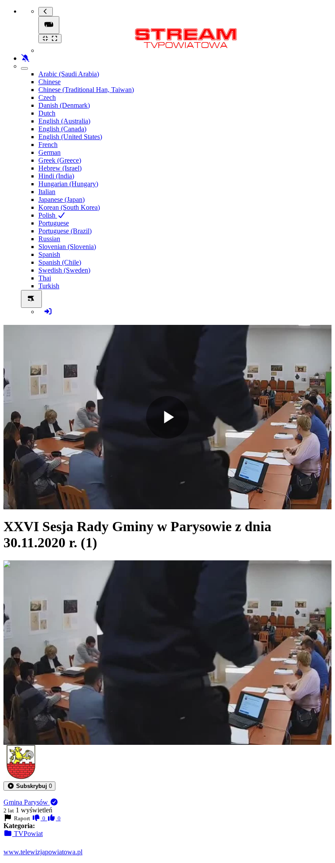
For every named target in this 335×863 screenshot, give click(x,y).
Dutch (46, 113)
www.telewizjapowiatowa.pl (42, 852)
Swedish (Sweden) (64, 270)
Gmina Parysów (26, 802)
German (49, 152)
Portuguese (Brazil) (65, 231)
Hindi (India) (56, 176)
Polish (47, 215)
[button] (29, 786)
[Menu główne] (48, 25)
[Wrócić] (45, 11)
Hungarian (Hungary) (68, 184)
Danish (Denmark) (64, 105)
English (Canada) (62, 129)
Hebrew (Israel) (60, 168)
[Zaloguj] (48, 311)
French (48, 144)
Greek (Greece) (59, 160)
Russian (49, 238)
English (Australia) (64, 121)
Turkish (48, 286)
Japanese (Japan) (61, 199)
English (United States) (70, 136)
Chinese (49, 81)
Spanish (49, 254)
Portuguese (53, 223)
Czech (47, 97)
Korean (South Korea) (69, 207)
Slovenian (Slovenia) (67, 246)
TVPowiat (27, 833)
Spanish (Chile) (59, 262)
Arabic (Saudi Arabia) (68, 74)
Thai (44, 278)
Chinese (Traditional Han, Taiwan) (86, 89)
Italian (46, 191)
